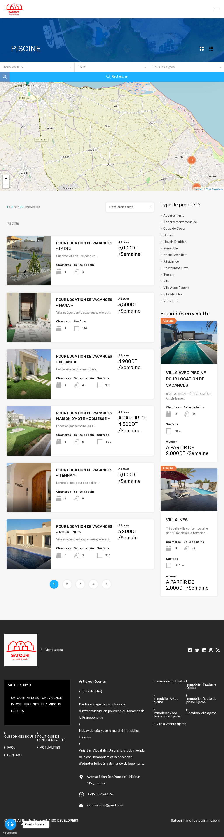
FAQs (11, 747)
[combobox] (37, 67)
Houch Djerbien (175, 242)
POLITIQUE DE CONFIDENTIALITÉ (51, 738)
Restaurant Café (176, 268)
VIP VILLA (171, 301)
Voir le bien (189, 355)
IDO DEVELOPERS (64, 821)
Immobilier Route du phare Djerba (201, 700)
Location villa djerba (201, 713)
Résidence (171, 261)
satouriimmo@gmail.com (105, 805)
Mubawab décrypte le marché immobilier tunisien (109, 734)
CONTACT (14, 755)
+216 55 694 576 (198, 9)
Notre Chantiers (175, 255)
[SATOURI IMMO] (14, 13)
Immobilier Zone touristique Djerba (167, 714)
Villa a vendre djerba (171, 724)
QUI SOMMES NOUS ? (20, 736)
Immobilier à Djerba (170, 681)
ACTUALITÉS (50, 747)
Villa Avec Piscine (176, 288)
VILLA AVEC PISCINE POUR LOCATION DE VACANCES (186, 379)
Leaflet (198, 189)
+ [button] (6, 178)
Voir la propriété (28, 275)
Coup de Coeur (174, 229)
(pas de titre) (92, 691)
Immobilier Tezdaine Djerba (201, 686)
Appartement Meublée (180, 222)
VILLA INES (177, 519)
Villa (166, 281)
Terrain (168, 275)
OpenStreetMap (214, 189)
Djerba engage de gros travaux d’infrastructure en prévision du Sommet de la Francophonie (112, 711)
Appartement (173, 215)
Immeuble (170, 248)
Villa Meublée (172, 294)
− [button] (6, 185)
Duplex (168, 235)
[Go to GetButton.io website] (11, 832)
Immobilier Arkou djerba (166, 700)
